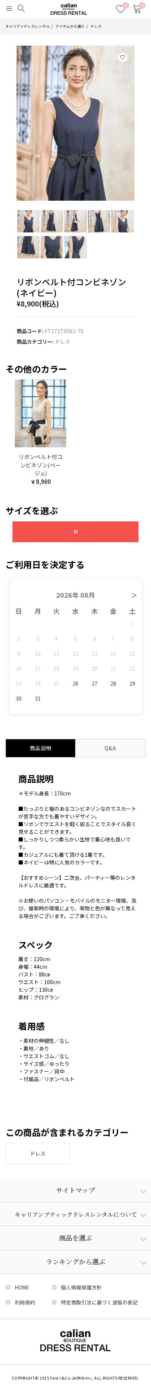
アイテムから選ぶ (70, 26)
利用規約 (25, 1302)
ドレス (96, 26)
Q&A (110, 748)
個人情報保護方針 (81, 1287)
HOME (22, 1287)
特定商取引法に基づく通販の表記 (99, 1302)
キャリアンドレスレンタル (27, 26)
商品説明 (41, 748)
